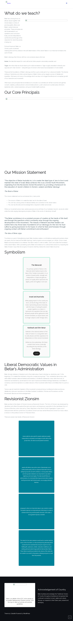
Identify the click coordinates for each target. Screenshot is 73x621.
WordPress (26, 613)
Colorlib (13, 613)
